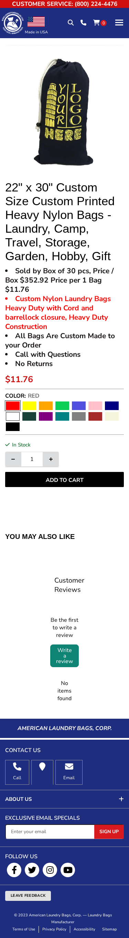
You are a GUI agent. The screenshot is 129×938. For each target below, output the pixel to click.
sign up (109, 831)
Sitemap (109, 929)
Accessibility (84, 929)
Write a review (64, 656)
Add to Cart (65, 480)
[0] (96, 23)
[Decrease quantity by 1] (13, 459)
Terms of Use (23, 929)
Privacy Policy (54, 929)
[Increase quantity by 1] (51, 459)
